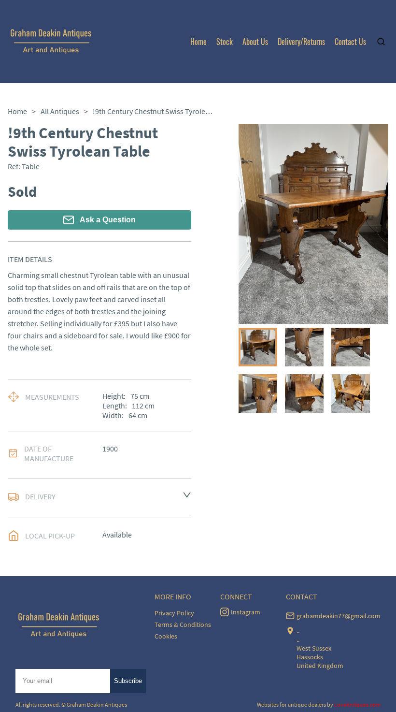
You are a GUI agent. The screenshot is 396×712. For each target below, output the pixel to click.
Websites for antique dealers (291, 704)
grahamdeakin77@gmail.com (339, 615)
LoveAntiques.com (357, 704)
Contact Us (350, 41)
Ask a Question (108, 220)
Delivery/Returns (301, 41)
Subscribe (128, 680)
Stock (224, 41)
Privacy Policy (174, 613)
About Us (255, 41)
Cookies (166, 636)
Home (198, 41)
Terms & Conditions (183, 624)
